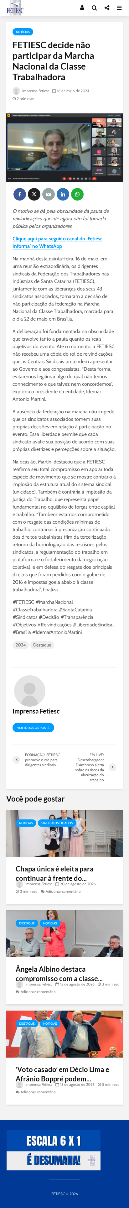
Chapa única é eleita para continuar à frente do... (55, 873)
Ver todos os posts (33, 728)
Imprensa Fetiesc (35, 90)
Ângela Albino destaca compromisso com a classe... (59, 974)
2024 (21, 645)
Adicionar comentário (63, 891)
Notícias (23, 32)
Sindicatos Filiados (57, 823)
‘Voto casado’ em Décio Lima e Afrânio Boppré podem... (62, 1074)
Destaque (42, 645)
